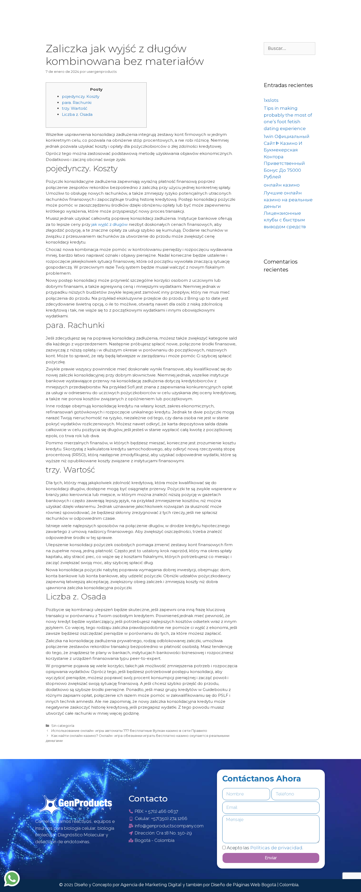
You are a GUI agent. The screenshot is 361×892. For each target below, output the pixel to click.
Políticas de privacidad (276, 847)
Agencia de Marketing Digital (152, 884)
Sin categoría (62, 726)
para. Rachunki (76, 102)
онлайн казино (282, 185)
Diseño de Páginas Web (236, 884)
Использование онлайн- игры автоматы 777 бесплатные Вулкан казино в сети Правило (129, 731)
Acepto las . (265, 847)
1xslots (271, 100)
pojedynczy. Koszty (80, 96)
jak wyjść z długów (109, 224)
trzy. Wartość (74, 108)
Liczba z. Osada (77, 114)
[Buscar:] (289, 48)
